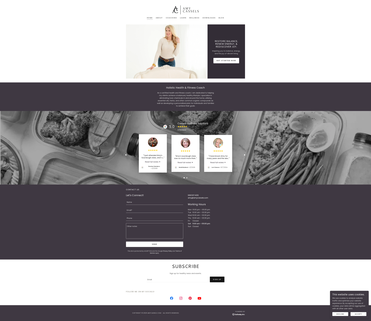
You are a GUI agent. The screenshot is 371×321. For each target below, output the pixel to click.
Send (154, 244)
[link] (185, 9)
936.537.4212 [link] (193, 195)
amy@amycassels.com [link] (198, 198)
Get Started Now (226, 60)
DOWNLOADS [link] (209, 18)
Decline (340, 314)
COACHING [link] (171, 18)
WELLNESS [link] (194, 18)
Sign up (217, 279)
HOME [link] (150, 18)
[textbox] (154, 202)
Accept (358, 314)
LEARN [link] (183, 18)
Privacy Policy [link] (167, 251)
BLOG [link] (221, 18)
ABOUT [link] (159, 18)
